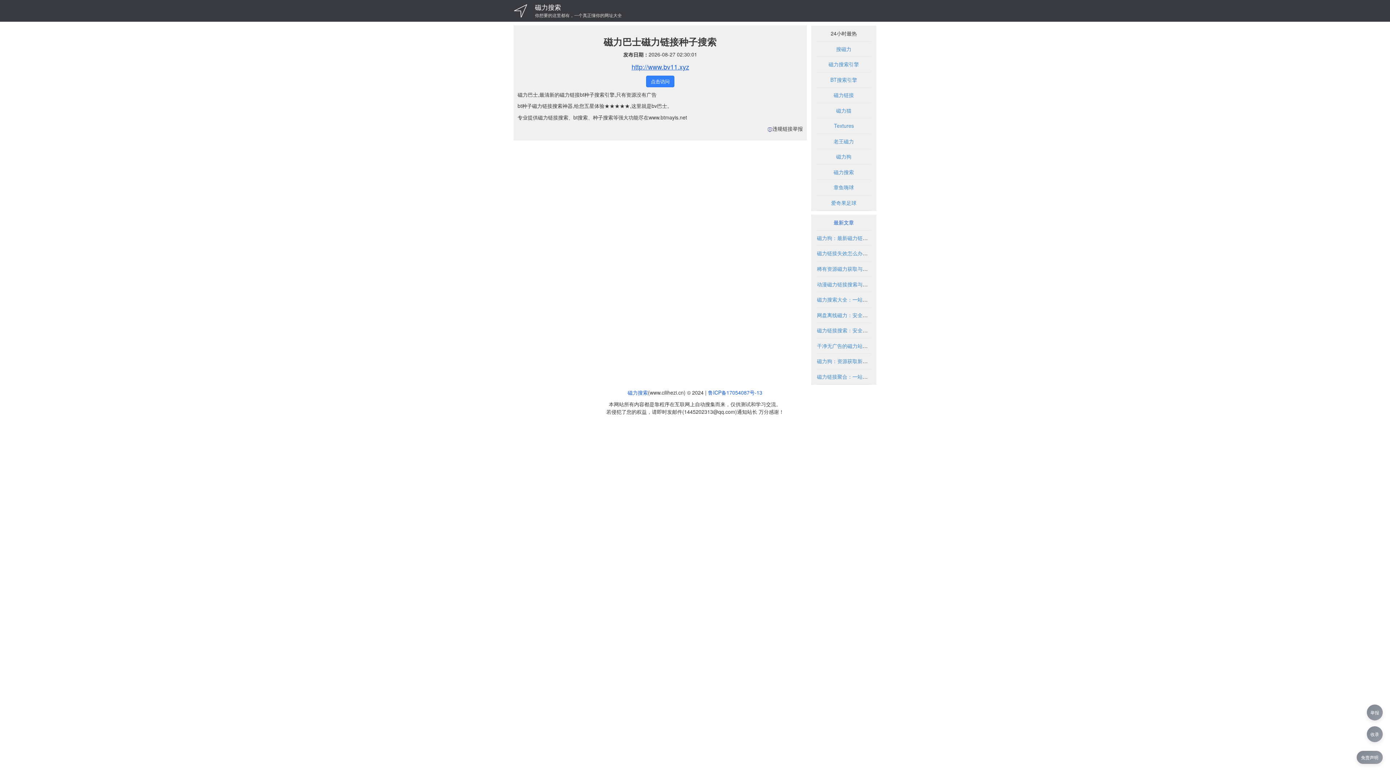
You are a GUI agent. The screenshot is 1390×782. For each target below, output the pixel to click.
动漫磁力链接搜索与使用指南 (850, 284)
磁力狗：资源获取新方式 (845, 361)
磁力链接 (844, 94)
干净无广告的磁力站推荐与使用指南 (857, 345)
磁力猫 (843, 110)
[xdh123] (520, 10)
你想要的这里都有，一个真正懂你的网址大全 (578, 15)
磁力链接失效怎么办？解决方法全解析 (860, 253)
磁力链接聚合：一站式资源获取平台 (857, 376)
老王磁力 (844, 141)
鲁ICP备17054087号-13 (735, 392)
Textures (844, 125)
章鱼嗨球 (844, 187)
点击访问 (660, 81)
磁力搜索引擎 (844, 64)
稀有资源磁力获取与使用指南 (850, 268)
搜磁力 (843, 48)
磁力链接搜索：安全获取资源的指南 (857, 330)
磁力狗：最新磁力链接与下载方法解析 (860, 237)
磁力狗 (843, 156)
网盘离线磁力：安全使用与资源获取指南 (862, 315)
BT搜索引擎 (843, 79)
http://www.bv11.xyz (660, 66)
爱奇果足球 (843, 202)
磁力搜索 (548, 7)
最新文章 (844, 222)
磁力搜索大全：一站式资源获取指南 (857, 299)
